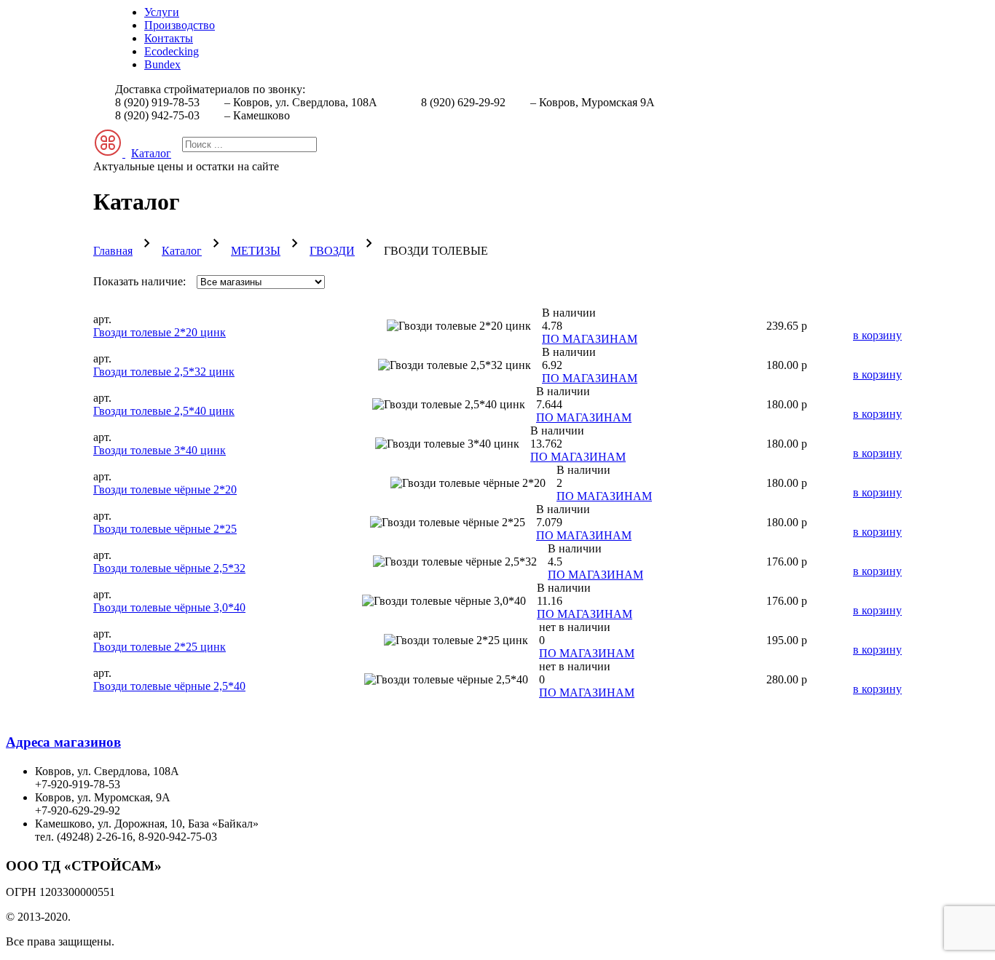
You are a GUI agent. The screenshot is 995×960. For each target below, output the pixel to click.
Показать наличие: (139, 281)
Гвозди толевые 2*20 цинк (159, 332)
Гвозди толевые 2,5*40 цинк (164, 411)
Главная (113, 251)
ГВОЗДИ (332, 251)
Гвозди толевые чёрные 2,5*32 (169, 568)
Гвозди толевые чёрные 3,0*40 (169, 607)
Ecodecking (171, 51)
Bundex (162, 64)
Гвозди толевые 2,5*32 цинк (164, 371)
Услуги (161, 12)
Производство (179, 25)
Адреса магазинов (63, 742)
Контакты (168, 38)
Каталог (182, 251)
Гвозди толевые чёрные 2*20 (165, 489)
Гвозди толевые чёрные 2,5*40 (169, 686)
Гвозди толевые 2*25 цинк (159, 646)
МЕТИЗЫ (255, 251)
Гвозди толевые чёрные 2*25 (165, 529)
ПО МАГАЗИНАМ (589, 339)
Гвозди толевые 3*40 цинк (159, 450)
